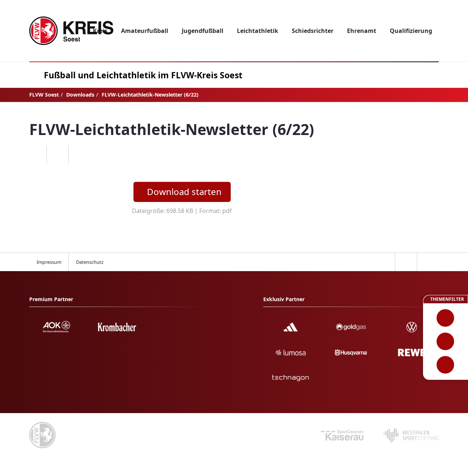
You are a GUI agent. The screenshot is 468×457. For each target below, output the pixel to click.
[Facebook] (35, 154)
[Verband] (445, 365)
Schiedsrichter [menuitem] (312, 31)
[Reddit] (79, 154)
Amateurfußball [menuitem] (144, 31)
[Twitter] (57, 154)
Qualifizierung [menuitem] (411, 31)
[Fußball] (445, 318)
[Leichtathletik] (445, 341)
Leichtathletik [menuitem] (257, 31)
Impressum (49, 262)
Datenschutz (89, 262)
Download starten (184, 192)
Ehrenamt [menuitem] (361, 31)
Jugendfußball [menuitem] (202, 31)
